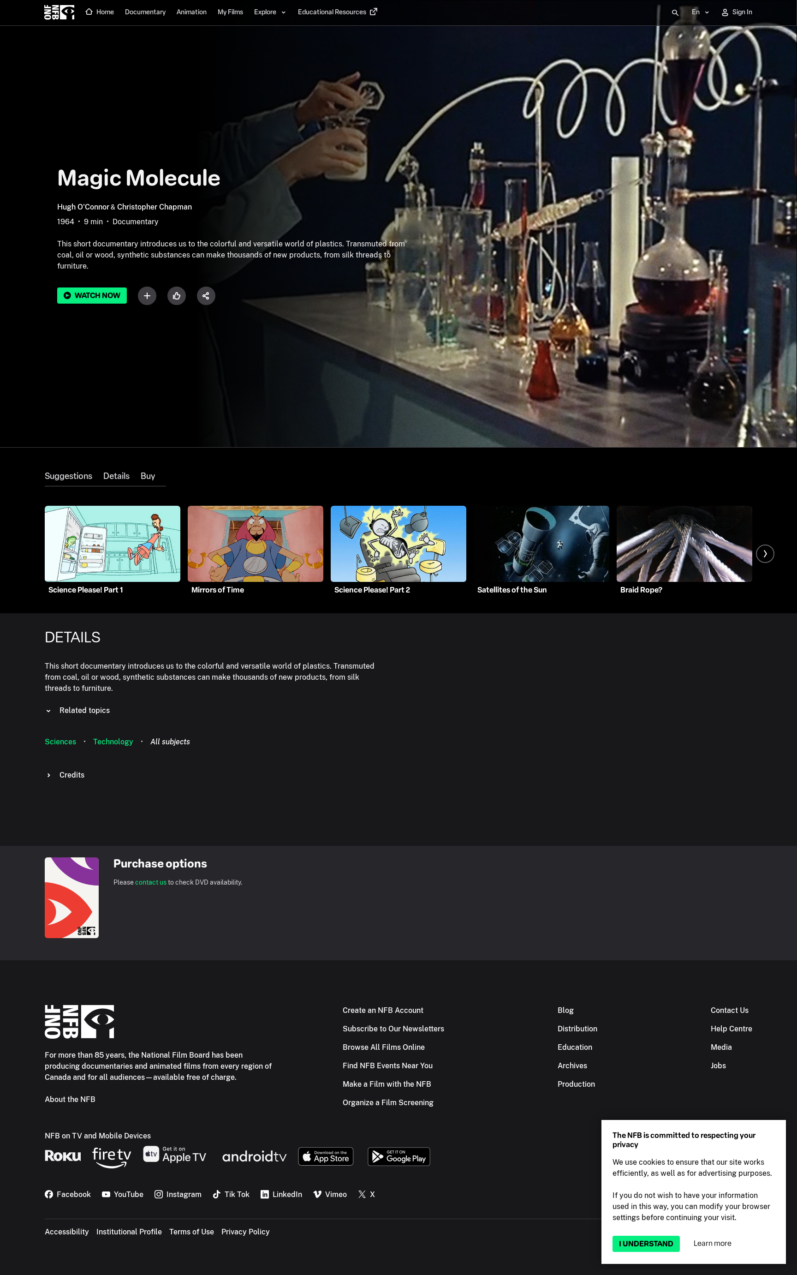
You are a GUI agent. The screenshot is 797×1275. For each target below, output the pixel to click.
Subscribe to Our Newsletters (393, 1028)
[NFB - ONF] (59, 13)
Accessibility (67, 1231)
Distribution (577, 1028)
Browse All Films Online (384, 1047)
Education (575, 1047)
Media (721, 1047)
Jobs (718, 1065)
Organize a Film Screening (388, 1102)
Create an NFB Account (383, 1010)
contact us (151, 882)
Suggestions (68, 476)
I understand (646, 1243)
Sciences (60, 741)
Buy (148, 476)
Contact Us (730, 1010)
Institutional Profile (129, 1231)
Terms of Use (191, 1231)
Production (576, 1084)
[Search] (675, 12)
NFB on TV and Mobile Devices (98, 1135)
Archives (572, 1065)
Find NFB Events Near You (388, 1065)
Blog (566, 1010)
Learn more (713, 1243)
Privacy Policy (245, 1231)
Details (116, 476)
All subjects (170, 741)
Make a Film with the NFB (387, 1084)
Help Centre (731, 1028)
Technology (113, 741)
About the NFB (70, 1099)
